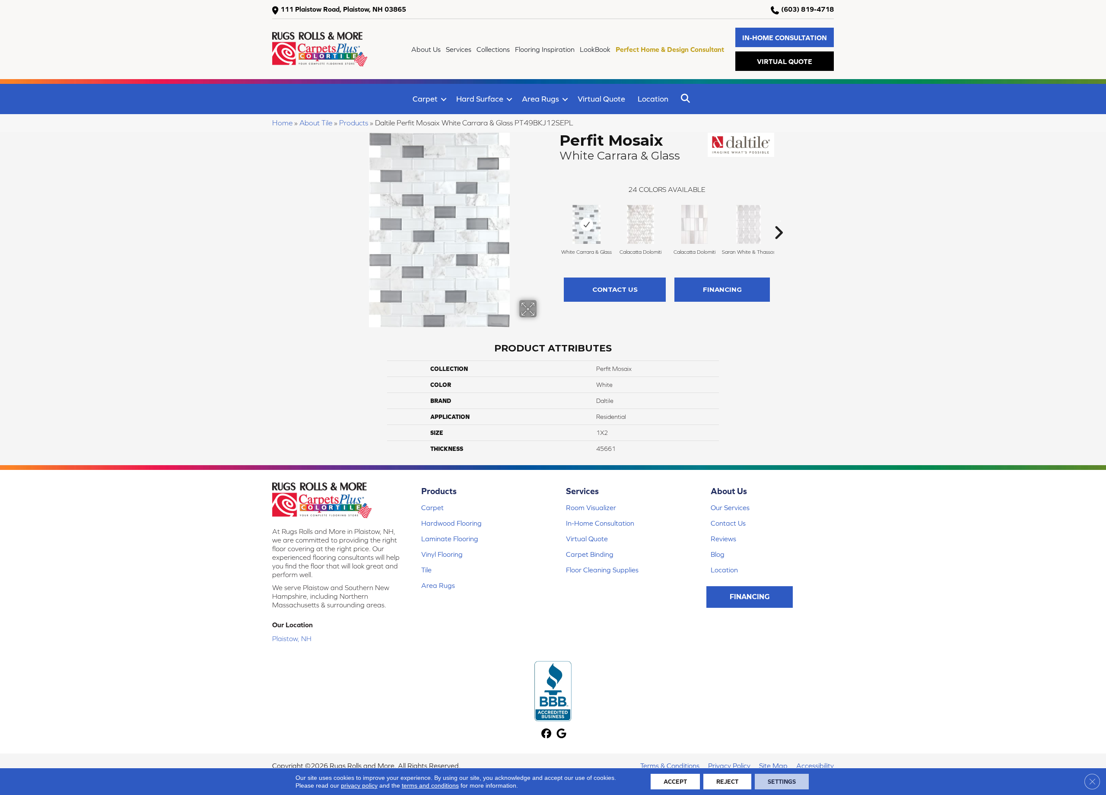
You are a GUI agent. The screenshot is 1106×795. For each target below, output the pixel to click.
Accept (675, 781)
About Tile (315, 122)
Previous (555, 219)
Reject (727, 781)
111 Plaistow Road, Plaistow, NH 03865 (343, 9)
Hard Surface (479, 98)
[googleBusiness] (561, 734)
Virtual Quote (601, 98)
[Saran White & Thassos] (748, 224)
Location (653, 98)
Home (282, 122)
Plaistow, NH (291, 638)
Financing (722, 289)
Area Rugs (540, 98)
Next (778, 219)
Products (353, 122)
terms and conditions (430, 785)
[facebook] (546, 734)
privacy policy (359, 785)
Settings (782, 781)
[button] (784, 37)
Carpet (425, 98)
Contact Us (615, 289)
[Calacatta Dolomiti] (640, 224)
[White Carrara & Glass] (586, 224)
